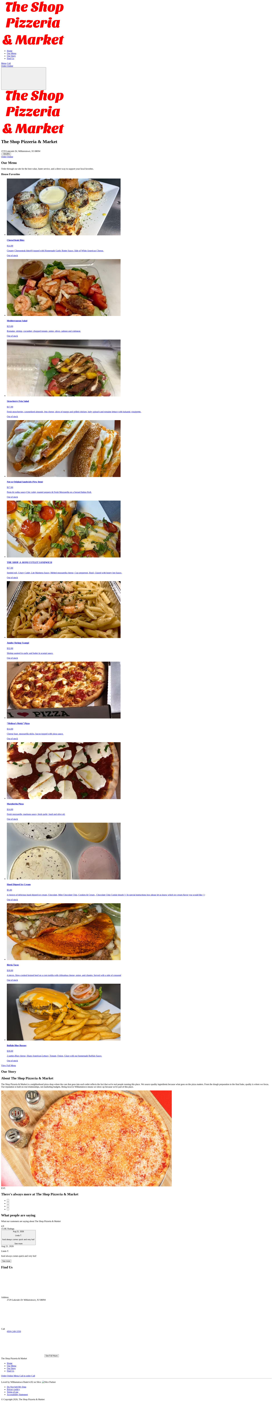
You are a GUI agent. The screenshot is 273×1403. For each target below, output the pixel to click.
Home (9, 51)
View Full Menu (8, 1065)
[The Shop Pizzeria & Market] (34, 46)
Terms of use (12, 1392)
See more (6, 1261)
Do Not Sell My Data (16, 1387)
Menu (3, 63)
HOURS (6, 154)
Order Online (7, 66)
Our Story (11, 56)
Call (9, 63)
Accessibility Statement (17, 1394)
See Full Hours (52, 1356)
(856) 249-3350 (14, 1331)
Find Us (10, 58)
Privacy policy (13, 1389)
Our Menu (11, 53)
